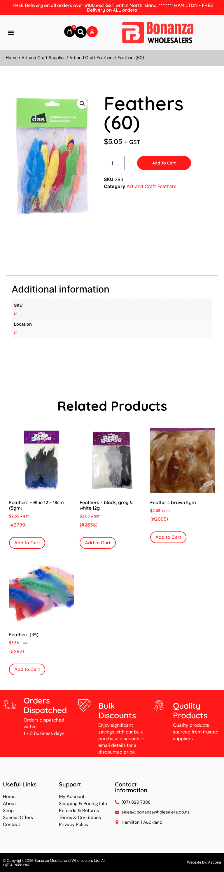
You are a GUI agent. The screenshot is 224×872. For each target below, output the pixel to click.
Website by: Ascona (204, 862)
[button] (10, 33)
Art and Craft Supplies (43, 58)
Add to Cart (164, 163)
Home (12, 58)
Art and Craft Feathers (91, 58)
